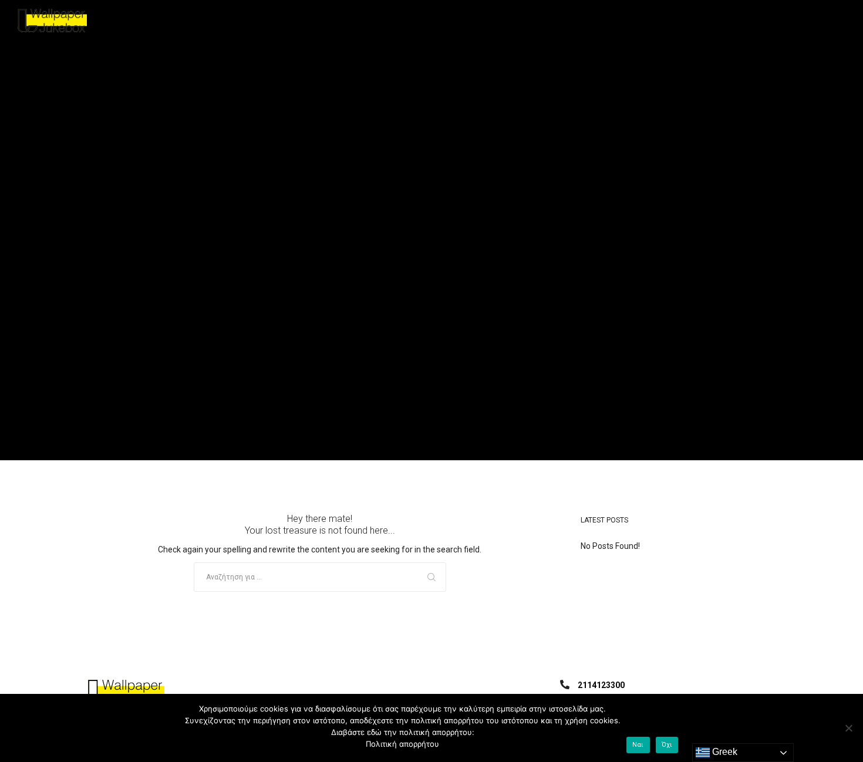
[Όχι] (848, 728)
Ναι (638, 744)
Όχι (667, 744)
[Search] (431, 577)
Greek (723, 752)
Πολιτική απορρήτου (402, 743)
